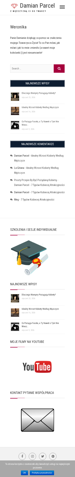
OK (24, 473)
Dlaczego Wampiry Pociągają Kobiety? (39, 93)
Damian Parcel (37, 5)
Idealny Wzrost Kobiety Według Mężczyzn (40, 107)
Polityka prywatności (42, 473)
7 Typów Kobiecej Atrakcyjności (48, 185)
